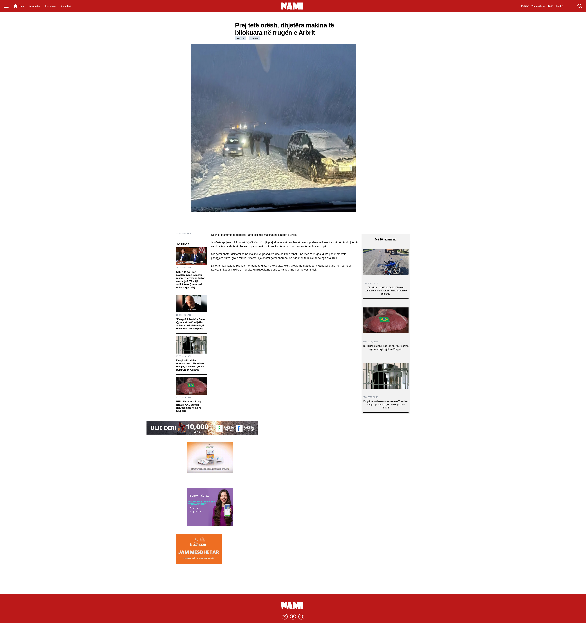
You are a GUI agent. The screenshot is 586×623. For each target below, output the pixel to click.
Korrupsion (34, 6)
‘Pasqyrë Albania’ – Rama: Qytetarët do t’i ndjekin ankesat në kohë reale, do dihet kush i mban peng (191, 324)
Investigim (50, 6)
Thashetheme (539, 6)
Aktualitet (66, 6)
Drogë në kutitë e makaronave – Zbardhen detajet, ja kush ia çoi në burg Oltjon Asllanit (190, 365)
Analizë (559, 6)
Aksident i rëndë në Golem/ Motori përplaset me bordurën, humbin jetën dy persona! (386, 290)
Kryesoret (255, 38)
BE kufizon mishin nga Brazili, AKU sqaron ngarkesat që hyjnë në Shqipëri (189, 406)
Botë (550, 6)
